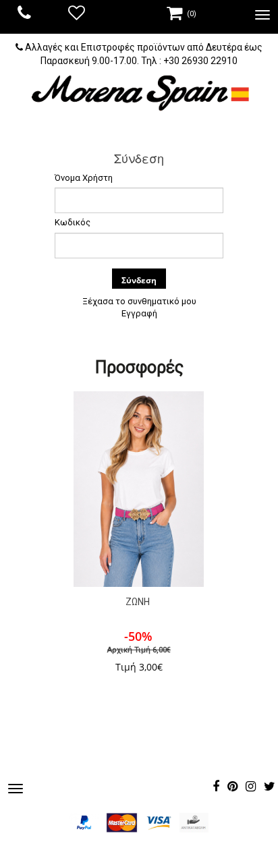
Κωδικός (72, 222)
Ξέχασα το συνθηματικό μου (139, 301)
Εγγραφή (139, 313)
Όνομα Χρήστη (84, 178)
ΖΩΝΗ (138, 601)
